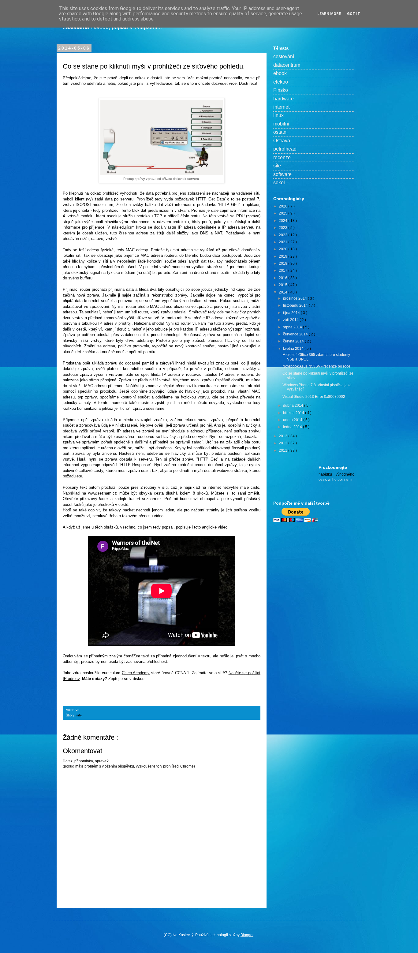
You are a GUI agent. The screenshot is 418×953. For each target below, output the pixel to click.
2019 (283, 256)
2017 (283, 270)
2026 (283, 206)
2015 (283, 285)
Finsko (280, 90)
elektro (280, 81)
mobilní (281, 123)
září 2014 (291, 320)
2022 (283, 235)
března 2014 (294, 413)
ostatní (280, 132)
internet (281, 107)
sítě (79, 715)
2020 (283, 249)
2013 (283, 436)
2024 (283, 221)
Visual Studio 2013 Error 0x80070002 (313, 396)
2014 (283, 292)
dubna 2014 (293, 405)
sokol (279, 182)
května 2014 (293, 348)
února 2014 (293, 420)
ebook (280, 73)
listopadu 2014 (296, 305)
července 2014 (296, 334)
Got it (353, 14)
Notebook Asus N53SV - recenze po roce (316, 366)
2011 (283, 450)
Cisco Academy (136, 673)
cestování (283, 56)
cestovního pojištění (335, 479)
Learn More (329, 14)
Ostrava (281, 140)
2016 (283, 278)
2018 (283, 263)
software (282, 174)
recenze (282, 157)
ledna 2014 (293, 427)
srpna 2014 (293, 327)
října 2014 (292, 313)
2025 (283, 213)
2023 (283, 228)
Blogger (247, 935)
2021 (283, 242)
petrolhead (285, 148)
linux (278, 115)
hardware (283, 98)
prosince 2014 (295, 298)
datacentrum (286, 65)
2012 (283, 443)
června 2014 (294, 341)
